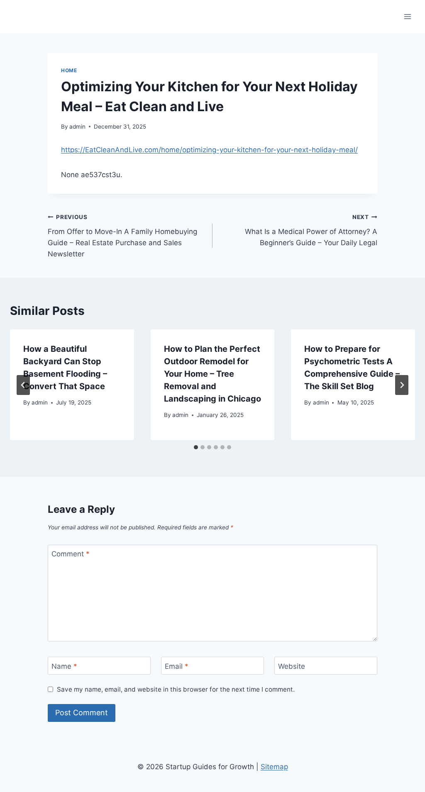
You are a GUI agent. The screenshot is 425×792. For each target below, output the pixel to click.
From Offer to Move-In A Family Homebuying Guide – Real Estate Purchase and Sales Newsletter (122, 236)
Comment (70, 554)
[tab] (196, 447)
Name (64, 666)
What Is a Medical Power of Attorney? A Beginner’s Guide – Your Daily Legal (311, 230)
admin (77, 126)
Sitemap (274, 767)
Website (291, 666)
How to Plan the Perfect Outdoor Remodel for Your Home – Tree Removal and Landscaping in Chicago (212, 374)
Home (69, 70)
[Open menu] (407, 16)
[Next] (401, 385)
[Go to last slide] (23, 385)
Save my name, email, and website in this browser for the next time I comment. (176, 689)
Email (176, 666)
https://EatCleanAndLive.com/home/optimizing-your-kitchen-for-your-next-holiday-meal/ (209, 150)
